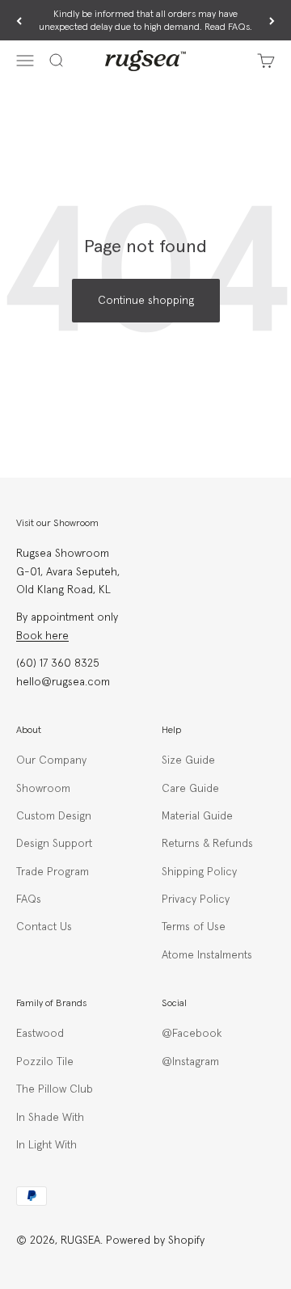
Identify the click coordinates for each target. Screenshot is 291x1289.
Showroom (43, 788)
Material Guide (197, 816)
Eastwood (40, 1033)
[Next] (272, 21)
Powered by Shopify (155, 1240)
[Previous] (19, 21)
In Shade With (50, 1117)
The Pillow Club (54, 1089)
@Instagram (190, 1062)
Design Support (54, 843)
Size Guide (188, 760)
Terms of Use (194, 927)
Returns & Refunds (207, 843)
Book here (42, 636)
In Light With (46, 1145)
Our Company (51, 760)
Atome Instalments (207, 955)
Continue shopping (146, 300)
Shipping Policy (199, 872)
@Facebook (191, 1033)
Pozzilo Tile (45, 1062)
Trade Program (52, 872)
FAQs (28, 899)
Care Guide (190, 788)
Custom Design (53, 816)
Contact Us (44, 927)
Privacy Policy (196, 899)
